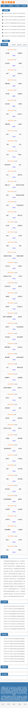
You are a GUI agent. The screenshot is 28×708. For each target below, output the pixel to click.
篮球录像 (24, 5)
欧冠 (15, 49)
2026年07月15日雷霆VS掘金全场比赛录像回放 (14, 648)
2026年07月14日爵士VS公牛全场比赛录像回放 (14, 651)
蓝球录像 (6, 40)
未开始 (14, 136)
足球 (8, 704)
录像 (20, 704)
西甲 (15, 59)
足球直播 (17, 5)
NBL (15, 252)
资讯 (25, 704)
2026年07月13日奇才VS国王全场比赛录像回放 (14, 653)
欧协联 (15, 161)
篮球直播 (11, 5)
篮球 (14, 704)
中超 (15, 505)
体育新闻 (14, 44)
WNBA (15, 130)
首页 (4, 5)
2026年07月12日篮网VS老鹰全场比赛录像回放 (14, 656)
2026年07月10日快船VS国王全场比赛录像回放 (14, 658)
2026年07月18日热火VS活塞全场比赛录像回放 (14, 641)
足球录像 (6, 10)
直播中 (14, 55)
